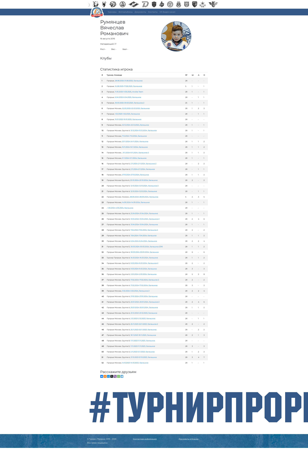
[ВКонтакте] (101, 376)
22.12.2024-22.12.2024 (130, 125)
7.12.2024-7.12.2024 (129, 136)
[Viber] (115, 376)
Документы (140, 12)
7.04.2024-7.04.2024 (139, 230)
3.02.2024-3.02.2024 (130, 291)
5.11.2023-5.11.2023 (138, 352)
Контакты (153, 12)
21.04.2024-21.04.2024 (139, 213)
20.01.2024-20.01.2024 (139, 302)
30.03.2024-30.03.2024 (140, 247)
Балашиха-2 (139, 103)
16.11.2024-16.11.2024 (130, 147)
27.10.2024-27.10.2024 (130, 175)
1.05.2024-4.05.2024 (116, 208)
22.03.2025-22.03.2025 (131, 108)
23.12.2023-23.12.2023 (139, 313)
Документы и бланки (188, 439)
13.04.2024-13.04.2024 (139, 219)
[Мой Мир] (108, 376)
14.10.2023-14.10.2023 (130, 363)
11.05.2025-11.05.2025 (123, 92)
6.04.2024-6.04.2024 (139, 241)
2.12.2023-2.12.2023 (138, 318)
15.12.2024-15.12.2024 (139, 130)
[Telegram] (121, 376)
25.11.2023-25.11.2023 (139, 324)
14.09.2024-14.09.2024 (131, 202)
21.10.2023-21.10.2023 (139, 357)
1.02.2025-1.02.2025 (122, 114)
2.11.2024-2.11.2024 (138, 164)
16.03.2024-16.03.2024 (139, 258)
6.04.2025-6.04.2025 (123, 97)
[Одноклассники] (105, 376)
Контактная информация (145, 439)
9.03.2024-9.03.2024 (139, 263)
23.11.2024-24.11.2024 (130, 141)
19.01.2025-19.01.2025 (123, 119)
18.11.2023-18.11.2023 (138, 335)
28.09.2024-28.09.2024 (139, 197)
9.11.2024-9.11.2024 (130, 153)
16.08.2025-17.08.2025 (123, 86)
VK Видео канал (167, 12)
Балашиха (138, 81)
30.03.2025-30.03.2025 (124, 103)
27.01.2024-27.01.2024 (139, 296)
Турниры (112, 12)
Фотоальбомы (126, 12)
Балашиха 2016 (156, 247)
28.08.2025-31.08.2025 (124, 81)
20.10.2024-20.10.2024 (139, 180)
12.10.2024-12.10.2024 (139, 186)
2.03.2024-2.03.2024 (139, 274)
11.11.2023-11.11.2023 (138, 341)
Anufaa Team (137, 92)
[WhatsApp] (118, 376)
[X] (111, 376)
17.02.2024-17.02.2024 (139, 280)
